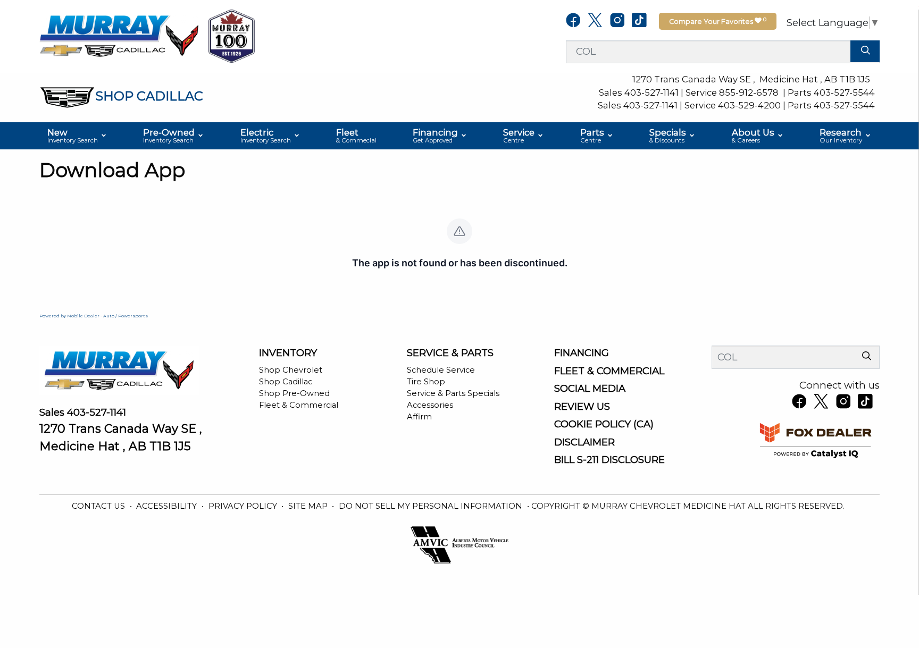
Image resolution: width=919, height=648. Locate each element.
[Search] (865, 51)
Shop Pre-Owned (294, 393)
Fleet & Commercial (298, 405)
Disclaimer (584, 442)
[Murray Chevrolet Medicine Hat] (119, 35)
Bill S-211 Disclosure (609, 460)
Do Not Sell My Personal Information (431, 506)
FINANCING (581, 353)
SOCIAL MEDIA (589, 388)
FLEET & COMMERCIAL (609, 371)
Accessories (430, 405)
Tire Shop (426, 381)
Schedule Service (441, 370)
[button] (77, 136)
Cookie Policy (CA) (604, 424)
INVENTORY (288, 353)
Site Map (309, 506)
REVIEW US (582, 406)
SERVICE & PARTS (450, 353)
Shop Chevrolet (290, 370)
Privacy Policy (243, 506)
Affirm (419, 417)
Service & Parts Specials (453, 393)
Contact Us (99, 506)
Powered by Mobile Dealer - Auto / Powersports (93, 315)
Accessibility (167, 506)
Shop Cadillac (285, 381)
